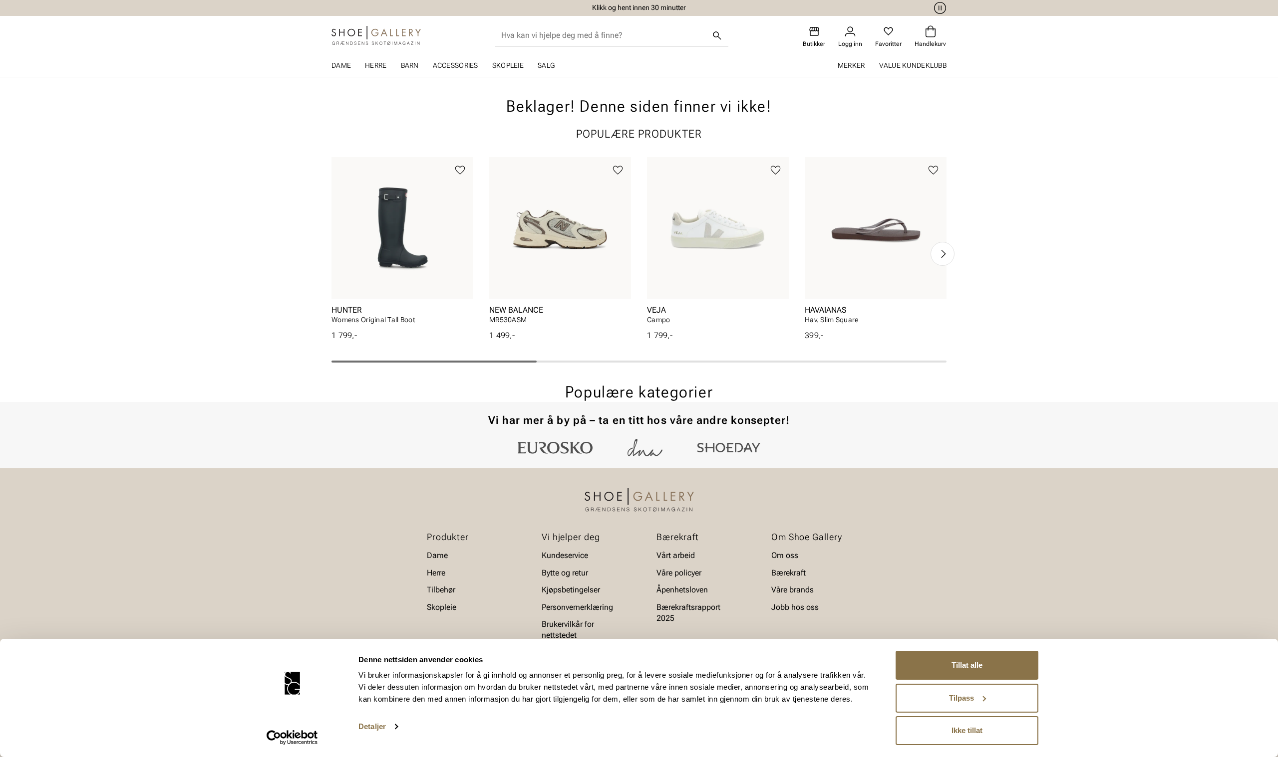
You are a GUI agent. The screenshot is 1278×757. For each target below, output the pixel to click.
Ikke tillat (967, 730)
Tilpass (961, 698)
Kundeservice (565, 555)
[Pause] (939, 8)
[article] (402, 243)
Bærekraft (788, 572)
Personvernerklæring (577, 606)
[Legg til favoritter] (460, 170)
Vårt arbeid (675, 555)
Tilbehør (441, 589)
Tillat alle (967, 665)
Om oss (784, 555)
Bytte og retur (565, 572)
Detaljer (372, 726)
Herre (375, 65)
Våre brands (792, 589)
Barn (410, 65)
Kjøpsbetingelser (571, 589)
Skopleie (508, 65)
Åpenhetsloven (682, 589)
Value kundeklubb (913, 65)
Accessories (455, 65)
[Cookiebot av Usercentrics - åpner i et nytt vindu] (292, 737)
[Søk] (717, 35)
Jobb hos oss (795, 606)
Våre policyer (678, 572)
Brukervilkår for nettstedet (568, 629)
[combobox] (603, 35)
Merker (851, 65)
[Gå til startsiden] (376, 35)
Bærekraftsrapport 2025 (688, 612)
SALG (546, 65)
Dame (341, 65)
